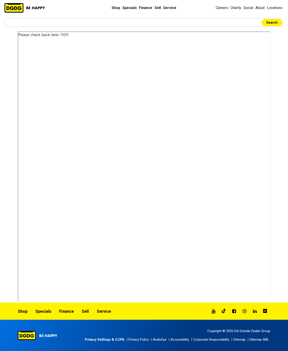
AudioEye (159, 339)
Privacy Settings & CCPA (104, 339)
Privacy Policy (138, 339)
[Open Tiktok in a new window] (224, 311)
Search (272, 22)
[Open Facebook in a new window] (234, 311)
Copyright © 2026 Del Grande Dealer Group (238, 331)
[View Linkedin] (255, 311)
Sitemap (239, 339)
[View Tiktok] (223, 311)
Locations (274, 8)
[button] (159, 339)
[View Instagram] (244, 311)
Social (248, 8)
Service (169, 8)
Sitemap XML (259, 339)
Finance (145, 8)
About (260, 8)
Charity (235, 8)
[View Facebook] (234, 311)
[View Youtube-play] (213, 311)
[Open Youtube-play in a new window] (213, 311)
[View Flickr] (265, 311)
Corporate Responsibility (211, 339)
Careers (222, 8)
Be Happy (48, 335)
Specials (129, 8)
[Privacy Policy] (144, 167)
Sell (158, 8)
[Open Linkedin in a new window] (255, 311)
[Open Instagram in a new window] (244, 311)
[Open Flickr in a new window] (265, 311)
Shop (116, 8)
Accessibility (180, 339)
